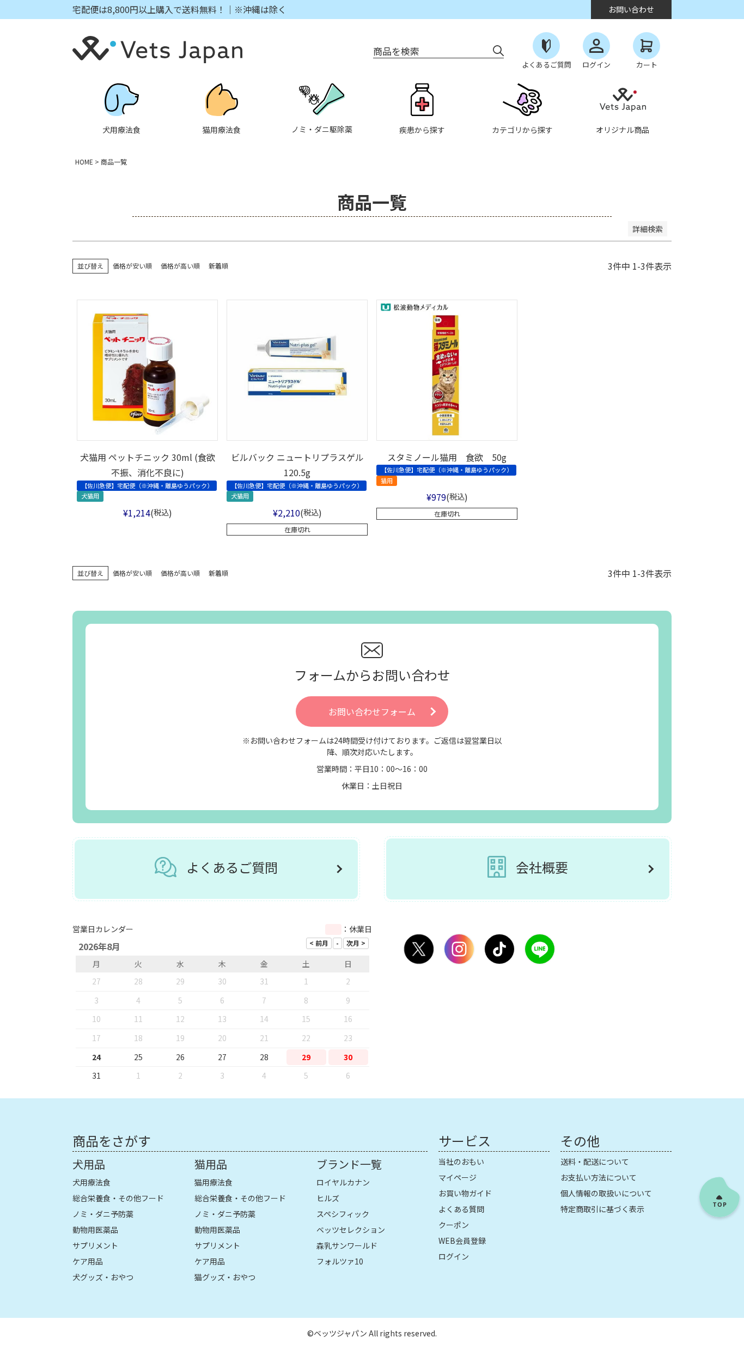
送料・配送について (594, 1161)
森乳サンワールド (346, 1245)
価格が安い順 (132, 265)
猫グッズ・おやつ (224, 1277)
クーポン (453, 1224)
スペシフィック (342, 1213)
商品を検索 (396, 51)
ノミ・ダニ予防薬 (102, 1213)
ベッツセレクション (350, 1229)
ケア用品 (87, 1261)
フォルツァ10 (339, 1261)
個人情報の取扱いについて (606, 1193)
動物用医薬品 (95, 1229)
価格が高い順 (180, 265)
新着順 (218, 265)
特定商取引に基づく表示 (602, 1208)
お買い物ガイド (465, 1193)
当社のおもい (461, 1161)
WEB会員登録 (462, 1240)
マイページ (457, 1177)
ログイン (453, 1256)
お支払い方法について (598, 1177)
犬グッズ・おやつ (102, 1277)
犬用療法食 (91, 1182)
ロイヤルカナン (343, 1182)
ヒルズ (327, 1198)
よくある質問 (461, 1208)
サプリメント (95, 1245)
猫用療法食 (213, 1182)
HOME (84, 161)
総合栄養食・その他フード (118, 1198)
